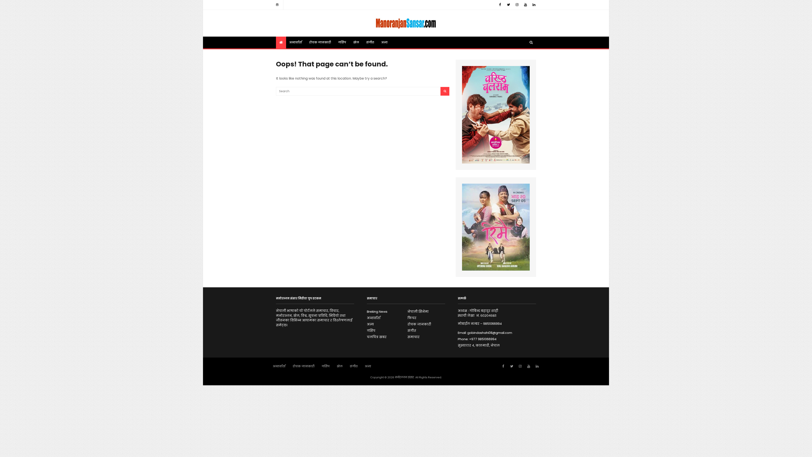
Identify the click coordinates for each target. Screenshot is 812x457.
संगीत (370, 42)
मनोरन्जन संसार (404, 377)
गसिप (342, 42)
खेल (356, 42)
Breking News (377, 311)
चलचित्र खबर (377, 337)
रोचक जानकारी (320, 42)
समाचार (413, 337)
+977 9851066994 (483, 339)
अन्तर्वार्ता (295, 42)
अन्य (384, 42)
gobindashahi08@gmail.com (489, 332)
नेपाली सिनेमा (418, 311)
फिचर (411, 318)
